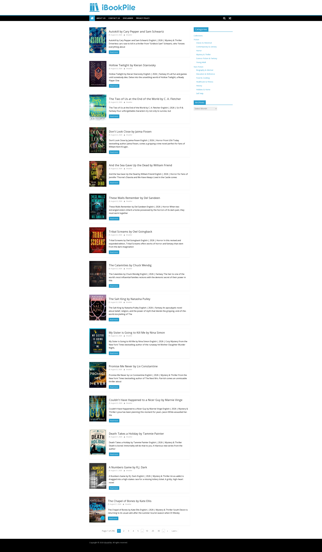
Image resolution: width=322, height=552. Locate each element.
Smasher (129, 35)
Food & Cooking (203, 78)
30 (159, 531)
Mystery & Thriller (203, 54)
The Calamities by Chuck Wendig (130, 265)
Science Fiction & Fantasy (206, 58)
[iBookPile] (92, 18)
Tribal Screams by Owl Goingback (130, 231)
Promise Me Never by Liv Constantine (133, 366)
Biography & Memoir (204, 70)
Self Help (199, 93)
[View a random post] (230, 18)
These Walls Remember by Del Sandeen (134, 198)
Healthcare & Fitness (204, 82)
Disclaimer (128, 18)
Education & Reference (205, 74)
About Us (100, 18)
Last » (174, 531)
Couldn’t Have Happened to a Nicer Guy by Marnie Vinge (145, 400)
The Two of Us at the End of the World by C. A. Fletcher (145, 99)
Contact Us (114, 18)
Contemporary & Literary (206, 46)
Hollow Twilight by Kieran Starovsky (132, 65)
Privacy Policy (143, 18)
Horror (199, 50)
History (199, 85)
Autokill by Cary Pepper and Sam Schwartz (136, 31)
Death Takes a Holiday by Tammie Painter (136, 433)
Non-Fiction (198, 67)
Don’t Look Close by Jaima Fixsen (130, 131)
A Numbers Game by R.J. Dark (128, 467)
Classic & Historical (204, 43)
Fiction (196, 39)
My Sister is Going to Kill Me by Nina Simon (137, 332)
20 (153, 531)
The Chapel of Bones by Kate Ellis (129, 501)
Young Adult (201, 62)
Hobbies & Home (203, 89)
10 (147, 531)
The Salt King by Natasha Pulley (129, 299)
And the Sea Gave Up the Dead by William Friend (140, 165)
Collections (198, 35)
